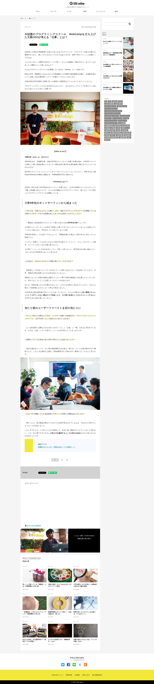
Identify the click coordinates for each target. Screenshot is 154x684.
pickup (115, 101)
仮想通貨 (108, 125)
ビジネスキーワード (111, 116)
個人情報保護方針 (97, 675)
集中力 (107, 140)
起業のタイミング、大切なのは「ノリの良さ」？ (56, 447)
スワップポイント (111, 108)
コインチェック (110, 106)
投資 (84, 11)
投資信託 (124, 130)
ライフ (69, 11)
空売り (112, 135)
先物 (106, 128)
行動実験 (119, 135)
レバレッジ (122, 120)
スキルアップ (121, 106)
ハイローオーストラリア (113, 111)
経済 (116, 11)
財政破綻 (127, 135)
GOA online (77, 3)
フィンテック (100, 11)
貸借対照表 (113, 137)
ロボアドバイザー (111, 123)
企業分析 (116, 125)
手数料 (112, 130)
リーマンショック (111, 120)
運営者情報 (69, 675)
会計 (122, 125)
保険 (127, 125)
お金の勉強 (108, 104)
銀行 (128, 137)
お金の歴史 (118, 104)
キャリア (53, 11)
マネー (38, 11)
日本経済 (124, 132)
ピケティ (108, 118)
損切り (107, 132)
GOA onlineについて (57, 675)
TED (120, 101)
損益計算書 (115, 132)
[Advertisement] (42, 499)
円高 (118, 128)
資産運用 (122, 137)
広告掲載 (77, 675)
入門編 (112, 128)
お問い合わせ (86, 675)
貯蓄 (106, 137)
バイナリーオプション (112, 113)
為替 (106, 135)
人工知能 (122, 123)
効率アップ (125, 128)
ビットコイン (124, 116)
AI (105, 101)
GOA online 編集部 (34, 525)
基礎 (106, 130)
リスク (126, 118)
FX (109, 101)
